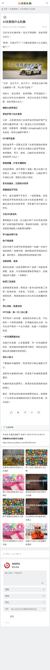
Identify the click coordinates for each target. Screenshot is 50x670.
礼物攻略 (13, 9)
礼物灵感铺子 (14, 434)
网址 (7, 602)
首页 (5, 9)
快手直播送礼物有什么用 (13, 516)
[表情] (42, 583)
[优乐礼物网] (25, 3)
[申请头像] (44, 565)
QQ (6, 609)
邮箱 (7, 596)
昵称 (7, 589)
